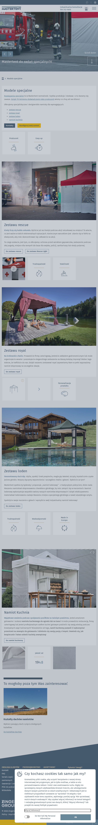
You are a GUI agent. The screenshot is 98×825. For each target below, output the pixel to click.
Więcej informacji (32, 810)
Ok (75, 817)
